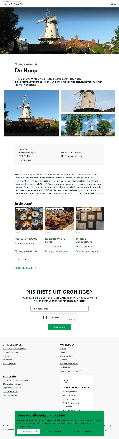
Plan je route (25, 160)
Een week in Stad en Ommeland (15, 380)
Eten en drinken (66, 356)
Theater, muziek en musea (70, 371)
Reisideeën (9, 376)
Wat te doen (67, 345)
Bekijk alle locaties (24, 268)
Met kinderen (65, 367)
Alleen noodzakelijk (53, 432)
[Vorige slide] (18, 260)
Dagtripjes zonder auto (12, 388)
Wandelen (64, 352)
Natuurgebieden (9, 363)
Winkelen (63, 360)
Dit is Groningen (13, 345)
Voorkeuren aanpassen (79, 432)
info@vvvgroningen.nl (74, 410)
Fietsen (63, 348)
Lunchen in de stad (10, 391)
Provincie (6, 356)
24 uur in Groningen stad (13, 384)
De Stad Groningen (10, 352)
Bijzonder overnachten (69, 363)
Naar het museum (10, 395)
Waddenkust (8, 360)
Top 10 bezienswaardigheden (14, 348)
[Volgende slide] (25, 260)
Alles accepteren (28, 432)
